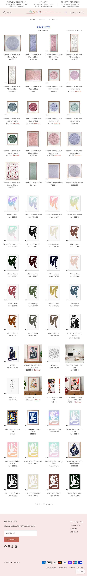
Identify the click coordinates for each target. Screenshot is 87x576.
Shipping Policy (77, 522)
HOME (32, 20)
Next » (50, 504)
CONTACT (53, 20)
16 (44, 504)
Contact (74, 528)
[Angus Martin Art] (41, 12)
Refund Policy (76, 525)
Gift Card (74, 532)
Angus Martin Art (14, 562)
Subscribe (11, 540)
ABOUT (42, 20)
